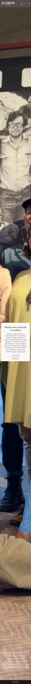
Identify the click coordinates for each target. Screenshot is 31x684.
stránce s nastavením (18, 351)
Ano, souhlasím (15, 355)
